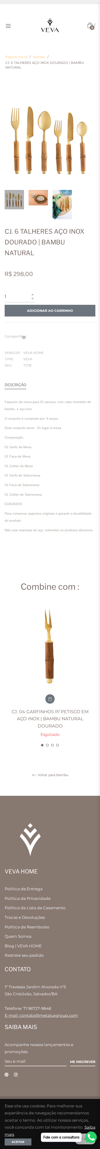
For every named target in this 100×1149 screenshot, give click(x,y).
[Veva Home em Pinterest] (6, 1074)
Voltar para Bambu (52, 775)
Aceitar (18, 1142)
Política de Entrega (24, 889)
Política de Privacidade (27, 898)
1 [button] (42, 745)
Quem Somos (18, 936)
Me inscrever (82, 1062)
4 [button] (57, 745)
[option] (50, 675)
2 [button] (47, 745)
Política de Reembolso (27, 927)
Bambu (39, 57)
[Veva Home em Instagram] (16, 1074)
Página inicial (16, 57)
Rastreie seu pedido (24, 955)
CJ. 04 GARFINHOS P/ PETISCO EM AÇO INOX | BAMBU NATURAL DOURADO (50, 719)
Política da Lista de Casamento (35, 907)
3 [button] (52, 745)
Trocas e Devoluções (25, 917)
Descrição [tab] (15, 385)
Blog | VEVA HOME (23, 946)
